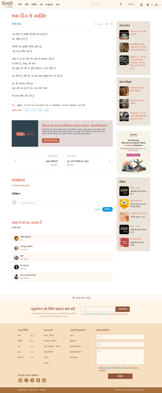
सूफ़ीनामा (73, 341)
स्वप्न (46, 110)
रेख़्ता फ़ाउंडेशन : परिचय (52, 346)
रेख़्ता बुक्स (73, 357)
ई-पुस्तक (49, 4)
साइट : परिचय (49, 335)
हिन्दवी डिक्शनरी (75, 352)
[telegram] (44, 380)
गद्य (41, 4)
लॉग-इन (131, 4)
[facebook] (20, 380)
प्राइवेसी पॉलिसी (22, 390)
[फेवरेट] (111, 24)
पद (25, 346)
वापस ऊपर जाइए (83, 298)
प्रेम (34, 110)
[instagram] (32, 380)
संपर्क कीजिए (48, 352)
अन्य (58, 4)
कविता (34, 4)
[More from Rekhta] (141, 4)
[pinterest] (38, 380)
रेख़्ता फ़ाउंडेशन (91, 314)
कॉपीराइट (43, 390)
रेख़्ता (72, 335)
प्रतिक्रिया (107, 209)
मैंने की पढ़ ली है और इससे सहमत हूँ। (105, 314)
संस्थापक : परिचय (50, 341)
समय (26, 110)
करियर (46, 357)
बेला (20, 4)
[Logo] (7, 4)
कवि (26, 4)
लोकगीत (25, 357)
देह (40, 110)
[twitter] (26, 380)
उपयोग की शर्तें (33, 390)
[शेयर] (106, 24)
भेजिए (120, 376)
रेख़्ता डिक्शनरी (75, 346)
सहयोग (46, 363)
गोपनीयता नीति (104, 314)
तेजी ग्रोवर (16, 24)
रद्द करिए (97, 210)
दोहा (25, 352)
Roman (99, 24)
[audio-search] (120, 4)
